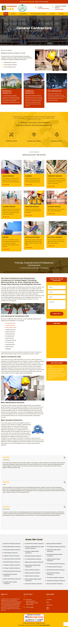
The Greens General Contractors (55, 577)
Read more (6, 184)
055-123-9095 (59, 9)
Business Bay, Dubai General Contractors (32, 566)
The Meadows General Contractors (56, 546)
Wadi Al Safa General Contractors (56, 569)
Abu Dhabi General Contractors (11, 562)
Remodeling (23, 13)
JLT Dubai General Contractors (33, 559)
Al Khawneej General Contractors (12, 571)
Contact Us (52, 13)
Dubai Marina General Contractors (34, 562)
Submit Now (56, 313)
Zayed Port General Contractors (11, 543)
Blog (47, 602)
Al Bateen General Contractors (11, 555)
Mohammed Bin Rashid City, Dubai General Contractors (34, 547)
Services (13, 13)
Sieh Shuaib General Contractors (12, 546)
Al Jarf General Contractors (10, 552)
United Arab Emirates (43, 8)
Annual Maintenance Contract (38, 13)
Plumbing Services (10, 323)
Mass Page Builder (44, 625)
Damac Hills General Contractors (12, 579)
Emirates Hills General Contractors (56, 580)
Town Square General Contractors (56, 563)
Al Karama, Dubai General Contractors (32, 552)
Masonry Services (10, 325)
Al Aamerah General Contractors (12, 559)
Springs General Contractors (54, 543)
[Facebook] (47, 608)
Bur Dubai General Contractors (33, 556)
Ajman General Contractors (32, 569)
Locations (61, 13)
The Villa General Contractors (54, 566)
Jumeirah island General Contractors (53, 573)
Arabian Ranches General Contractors (53, 559)
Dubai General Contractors (32, 576)
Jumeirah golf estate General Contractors (54, 555)
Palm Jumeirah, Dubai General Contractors (33, 579)
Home (5, 13)
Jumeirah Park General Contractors (34, 543)
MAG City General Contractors (55, 583)
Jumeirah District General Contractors (10, 582)
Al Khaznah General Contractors (11, 549)
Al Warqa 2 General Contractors (11, 565)
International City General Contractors (10, 575)
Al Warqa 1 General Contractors (11, 568)
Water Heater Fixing (10, 327)
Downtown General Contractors (33, 583)
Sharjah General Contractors (32, 573)
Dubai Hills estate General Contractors (54, 550)
